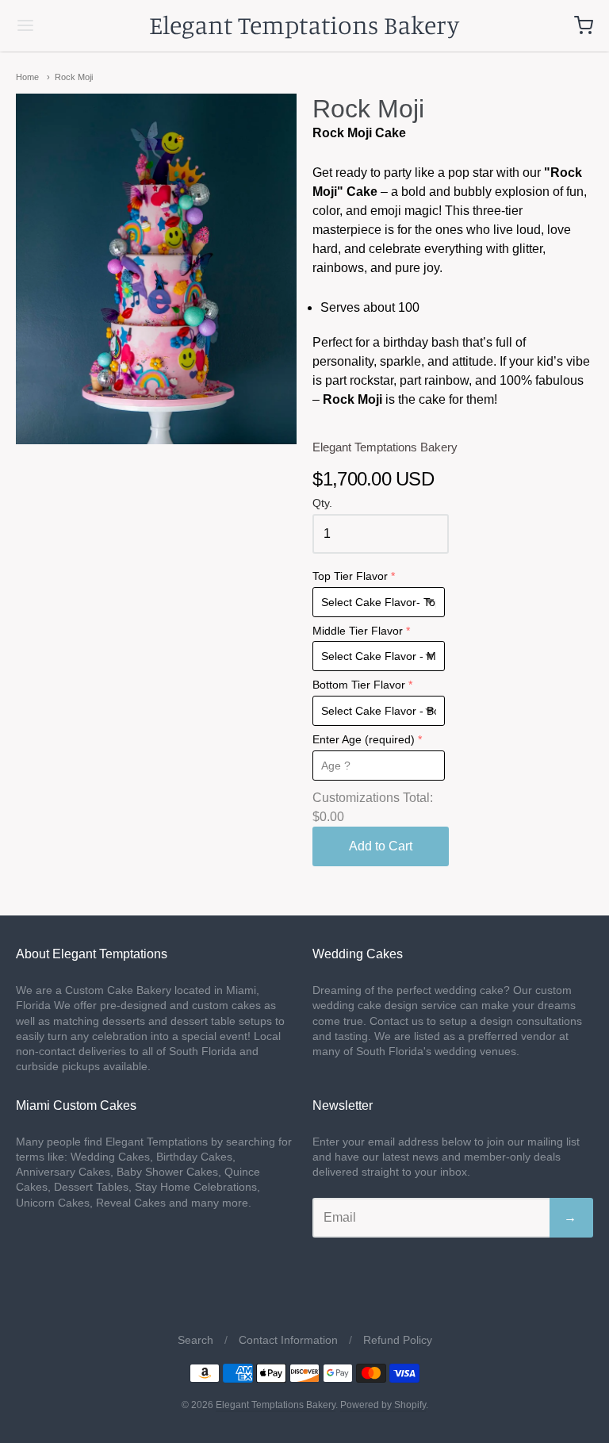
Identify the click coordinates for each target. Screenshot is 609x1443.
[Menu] (74, 25)
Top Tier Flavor (350, 576)
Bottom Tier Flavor (358, 685)
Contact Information (288, 1340)
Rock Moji (74, 77)
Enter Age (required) (363, 740)
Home (27, 77)
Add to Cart (380, 846)
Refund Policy (397, 1340)
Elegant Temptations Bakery (304, 25)
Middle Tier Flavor (357, 631)
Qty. (322, 503)
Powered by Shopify (383, 1404)
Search (195, 1340)
